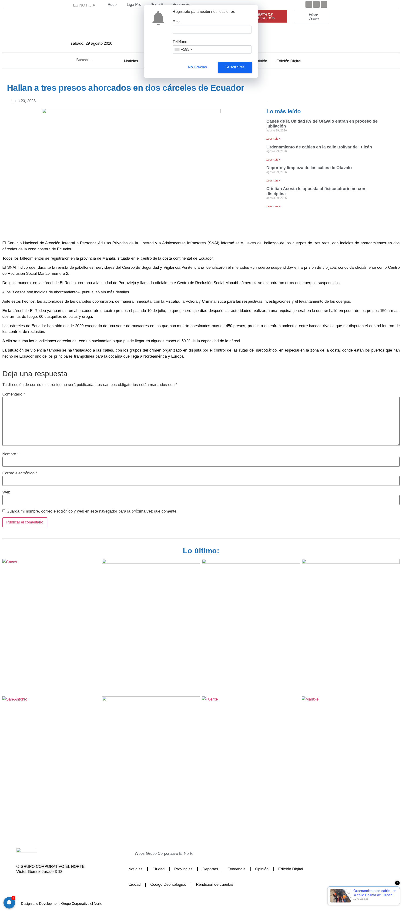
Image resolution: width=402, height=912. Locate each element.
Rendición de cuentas (214, 884)
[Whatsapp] (66, 881)
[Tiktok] (55, 881)
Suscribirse (235, 67)
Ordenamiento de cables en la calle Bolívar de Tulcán (319, 147)
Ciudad (158, 869)
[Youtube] (324, 4)
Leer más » (273, 138)
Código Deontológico (168, 884)
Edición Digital (288, 61)
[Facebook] (308, 4)
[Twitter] (316, 4)
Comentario (13, 394)
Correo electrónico (19, 473)
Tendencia (236, 869)
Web (6, 492)
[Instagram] (43, 881)
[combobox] (183, 49)
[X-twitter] (31, 881)
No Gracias (197, 67)
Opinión (260, 61)
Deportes (210, 869)
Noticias (131, 61)
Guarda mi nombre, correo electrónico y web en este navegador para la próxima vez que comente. (92, 511)
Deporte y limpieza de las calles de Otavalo (309, 167)
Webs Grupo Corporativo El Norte (164, 853)
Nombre (10, 454)
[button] (189, 853)
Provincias (183, 869)
